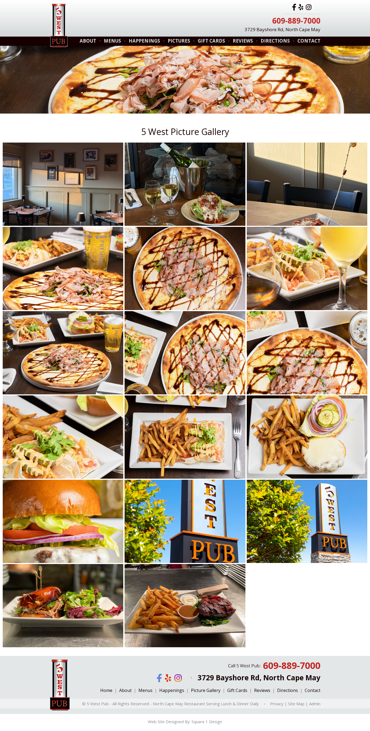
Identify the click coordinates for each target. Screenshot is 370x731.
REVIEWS (243, 41)
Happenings (171, 690)
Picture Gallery (205, 690)
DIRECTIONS (275, 41)
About (125, 690)
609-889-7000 (296, 20)
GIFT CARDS (211, 41)
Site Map (296, 703)
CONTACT (308, 41)
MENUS (112, 41)
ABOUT (88, 41)
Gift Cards (237, 690)
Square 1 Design (207, 721)
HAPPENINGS (144, 41)
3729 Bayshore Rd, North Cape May (282, 29)
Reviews (262, 690)
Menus (145, 690)
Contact (312, 690)
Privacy (277, 703)
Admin (314, 703)
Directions (287, 690)
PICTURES (179, 41)
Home (106, 690)
